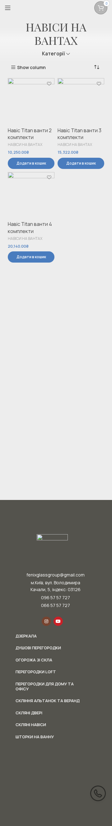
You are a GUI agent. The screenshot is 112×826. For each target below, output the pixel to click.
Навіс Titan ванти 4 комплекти (30, 227)
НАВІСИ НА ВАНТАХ (25, 144)
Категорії (53, 53)
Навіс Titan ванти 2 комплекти (30, 134)
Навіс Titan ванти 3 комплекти (79, 134)
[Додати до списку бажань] (49, 83)
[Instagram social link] (46, 621)
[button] (31, 163)
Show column (31, 67)
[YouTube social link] (58, 621)
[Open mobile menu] (8, 8)
